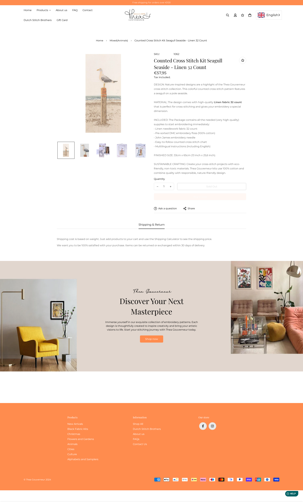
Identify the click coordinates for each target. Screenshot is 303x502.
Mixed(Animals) (119, 40)
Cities (70, 449)
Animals (72, 444)
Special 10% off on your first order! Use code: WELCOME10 (152, 2)
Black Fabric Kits (77, 428)
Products (42, 10)
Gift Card (62, 20)
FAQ (74, 10)
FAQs (136, 439)
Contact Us (140, 444)
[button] (249, 15)
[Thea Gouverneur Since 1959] (138, 15)
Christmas (73, 434)
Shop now (151, 339)
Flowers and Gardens (80, 439)
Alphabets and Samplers (82, 459)
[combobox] (269, 15)
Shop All (138, 423)
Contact (88, 10)
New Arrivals (75, 423)
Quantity (159, 178)
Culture (72, 454)
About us (61, 10)
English (272, 15)
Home (28, 10)
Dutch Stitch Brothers (38, 20)
